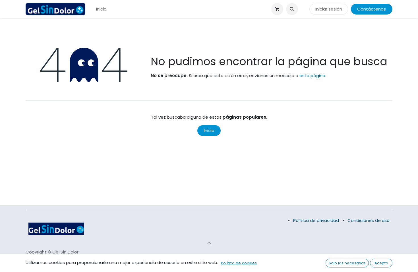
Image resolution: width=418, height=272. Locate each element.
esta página (312, 76)
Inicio (209, 130)
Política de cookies (239, 263)
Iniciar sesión (328, 9)
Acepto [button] (381, 263)
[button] (292, 9)
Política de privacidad (316, 220)
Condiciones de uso (368, 220)
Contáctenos (371, 9)
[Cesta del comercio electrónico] (277, 9)
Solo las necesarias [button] (347, 263)
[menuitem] (101, 9)
